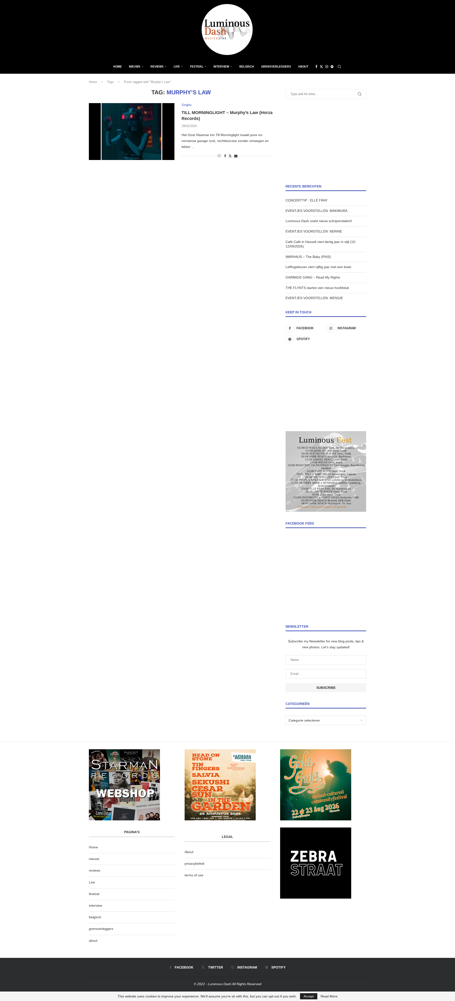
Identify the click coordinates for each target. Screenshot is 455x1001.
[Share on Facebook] (225, 156)
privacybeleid (194, 863)
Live (177, 66)
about (93, 940)
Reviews (157, 66)
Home (117, 66)
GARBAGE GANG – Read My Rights (313, 277)
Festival (196, 66)
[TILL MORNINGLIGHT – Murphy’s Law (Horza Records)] (131, 131)
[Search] (339, 66)
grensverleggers (101, 929)
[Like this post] (219, 156)
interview (95, 905)
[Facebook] (316, 66)
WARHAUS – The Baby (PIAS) (308, 257)
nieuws (134, 66)
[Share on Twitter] (230, 156)
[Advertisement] (326, 141)
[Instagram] (326, 66)
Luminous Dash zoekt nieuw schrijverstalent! (319, 221)
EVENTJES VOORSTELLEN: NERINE (314, 231)
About (303, 66)
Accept (309, 996)
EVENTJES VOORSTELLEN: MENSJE (314, 298)
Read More (329, 996)
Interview (221, 66)
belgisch (95, 917)
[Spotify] (332, 66)
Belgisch (246, 66)
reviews (94, 870)
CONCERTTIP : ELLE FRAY (307, 200)
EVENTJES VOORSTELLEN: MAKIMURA (316, 211)
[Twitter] (321, 66)
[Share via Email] (235, 156)
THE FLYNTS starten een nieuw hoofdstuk (317, 288)
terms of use (194, 875)
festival (94, 894)
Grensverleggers (276, 66)
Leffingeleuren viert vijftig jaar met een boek (318, 267)
